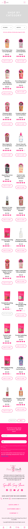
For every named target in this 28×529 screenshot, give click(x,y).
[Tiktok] (18, 490)
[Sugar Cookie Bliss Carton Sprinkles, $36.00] (21, 263)
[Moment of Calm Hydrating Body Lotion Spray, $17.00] (7, 200)
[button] (7, 27)
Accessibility (14, 519)
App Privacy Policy (22, 518)
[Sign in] (3, 527)
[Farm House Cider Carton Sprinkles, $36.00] (7, 43)
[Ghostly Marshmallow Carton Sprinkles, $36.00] (7, 73)
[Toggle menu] (24, 527)
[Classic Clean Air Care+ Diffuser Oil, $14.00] (21, 137)
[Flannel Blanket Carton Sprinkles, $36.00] (21, 43)
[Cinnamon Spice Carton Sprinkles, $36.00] (7, 106)
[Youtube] (14, 490)
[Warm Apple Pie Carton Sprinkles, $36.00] (7, 137)
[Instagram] (11, 490)
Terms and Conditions (6, 518)
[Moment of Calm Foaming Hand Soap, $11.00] (21, 232)
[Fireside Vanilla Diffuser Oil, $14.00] (21, 391)
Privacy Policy (4, 456)
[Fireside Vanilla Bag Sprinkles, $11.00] (21, 328)
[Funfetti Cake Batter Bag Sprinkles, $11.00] (7, 328)
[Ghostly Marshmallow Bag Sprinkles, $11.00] (21, 295)
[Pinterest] (22, 490)
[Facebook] (7, 490)
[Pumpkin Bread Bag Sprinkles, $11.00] (7, 295)
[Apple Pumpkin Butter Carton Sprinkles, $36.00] (21, 200)
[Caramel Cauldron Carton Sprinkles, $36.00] (21, 106)
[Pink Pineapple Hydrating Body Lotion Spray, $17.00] (7, 391)
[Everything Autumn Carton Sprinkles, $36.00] (21, 73)
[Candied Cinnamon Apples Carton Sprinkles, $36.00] (7, 263)
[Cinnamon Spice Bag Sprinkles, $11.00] (7, 232)
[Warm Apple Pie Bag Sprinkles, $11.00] (7, 360)
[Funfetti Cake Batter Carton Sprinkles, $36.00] (21, 167)
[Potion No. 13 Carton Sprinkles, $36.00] (21, 360)
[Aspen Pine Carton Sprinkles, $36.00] (7, 167)
